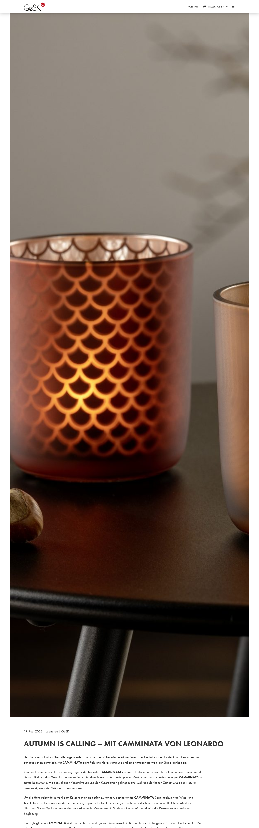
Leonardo (52, 731)
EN (233, 6)
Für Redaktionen (213, 6)
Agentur (193, 6)
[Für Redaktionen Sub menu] (227, 6)
